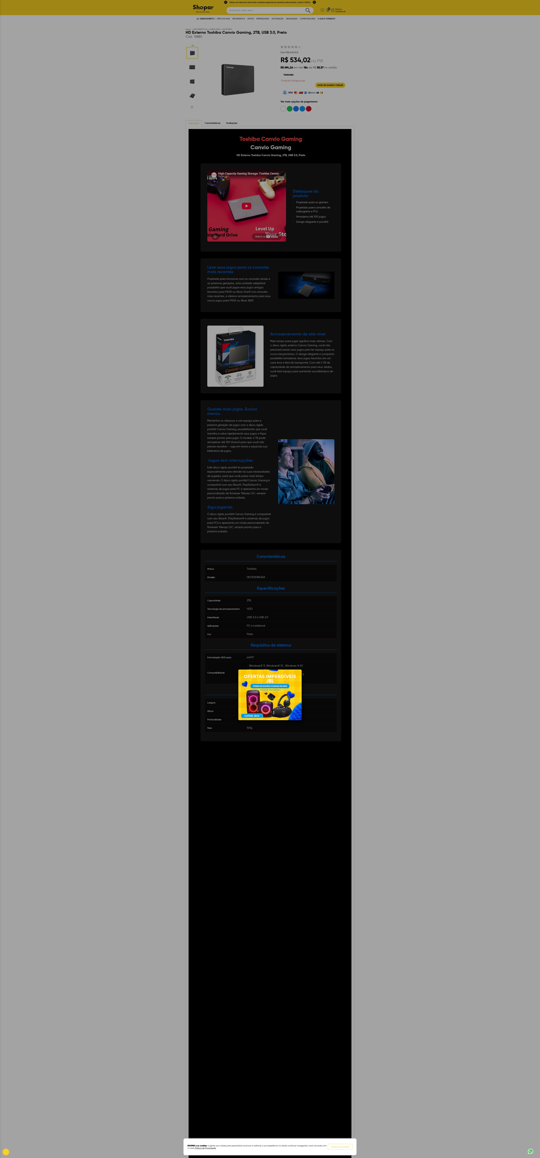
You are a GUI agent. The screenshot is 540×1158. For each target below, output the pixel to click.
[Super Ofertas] (270, 694)
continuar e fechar (340, 1146)
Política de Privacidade (205, 1148)
